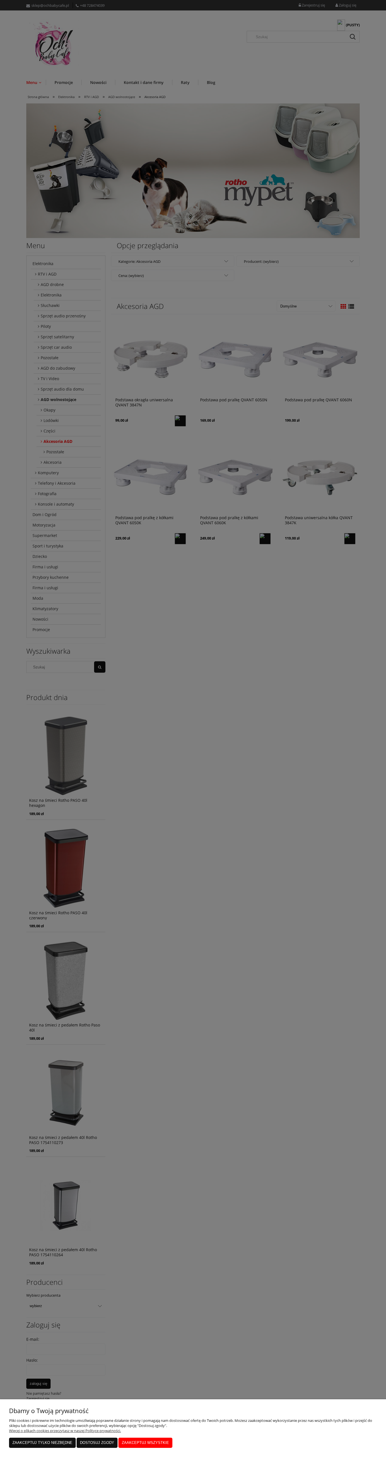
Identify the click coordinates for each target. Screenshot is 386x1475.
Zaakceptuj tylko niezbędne (42, 1443)
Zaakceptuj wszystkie (145, 1443)
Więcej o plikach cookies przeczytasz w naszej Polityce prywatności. (65, 1430)
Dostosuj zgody (97, 1443)
